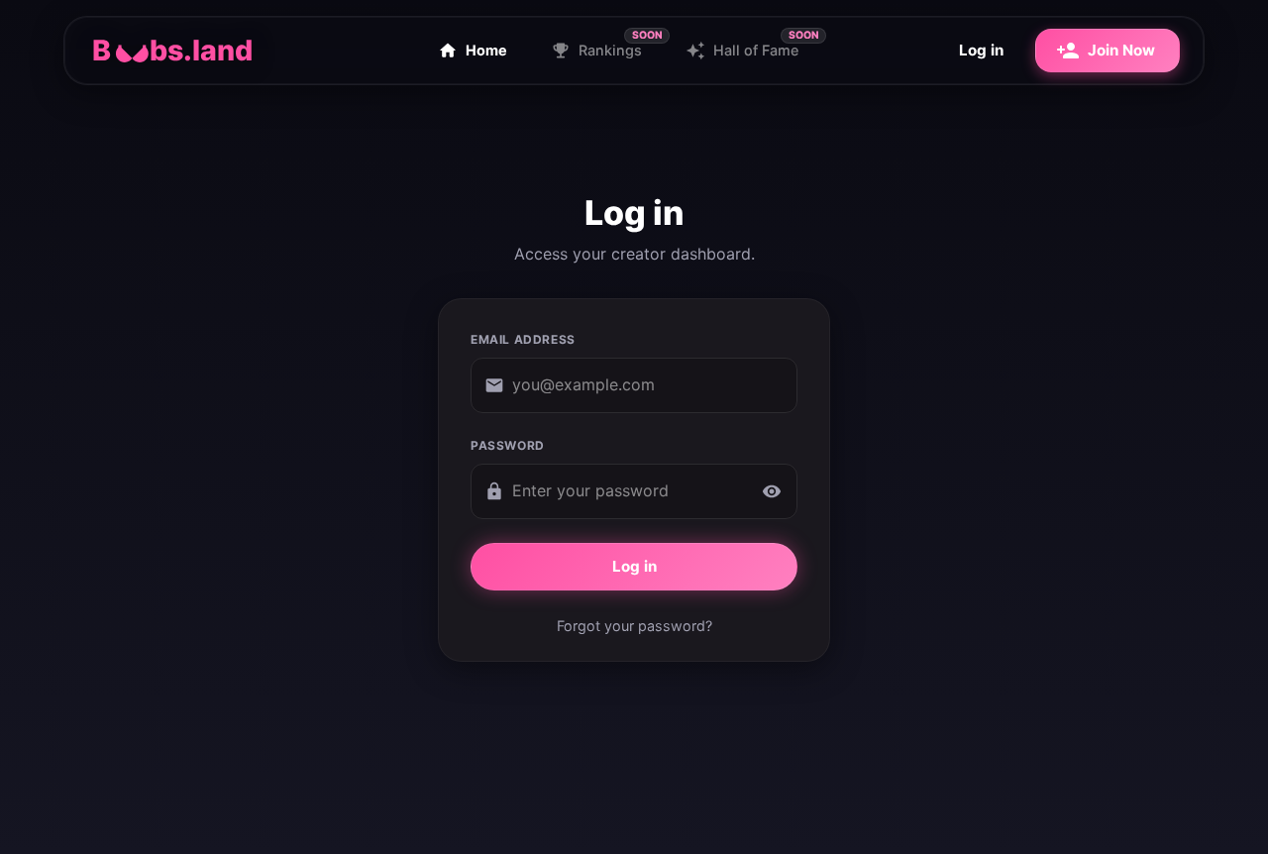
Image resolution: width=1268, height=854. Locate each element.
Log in (981, 50)
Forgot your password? (634, 625)
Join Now (1121, 50)
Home (486, 50)
